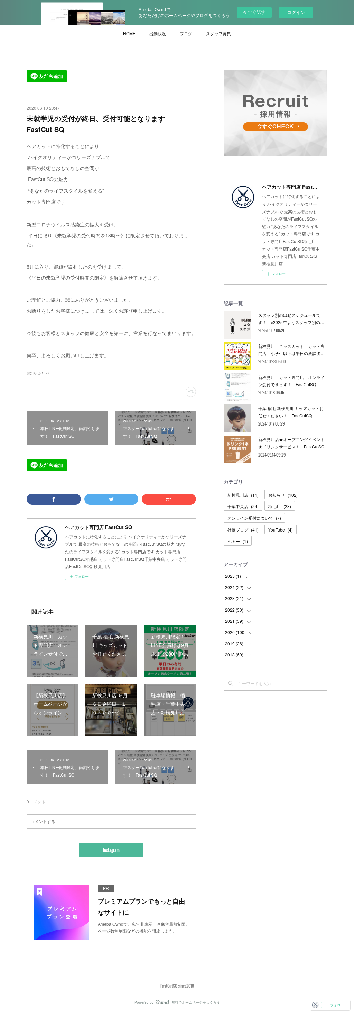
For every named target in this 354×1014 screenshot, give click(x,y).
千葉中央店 (243, 506)
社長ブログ (243, 530)
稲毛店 (279, 506)
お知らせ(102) (38, 373)
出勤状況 (157, 33)
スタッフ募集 (218, 33)
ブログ (186, 33)
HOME (129, 33)
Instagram (111, 850)
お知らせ (283, 495)
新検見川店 (243, 495)
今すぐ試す (254, 12)
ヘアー (237, 541)
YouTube (280, 530)
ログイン (296, 12)
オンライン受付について (254, 518)
